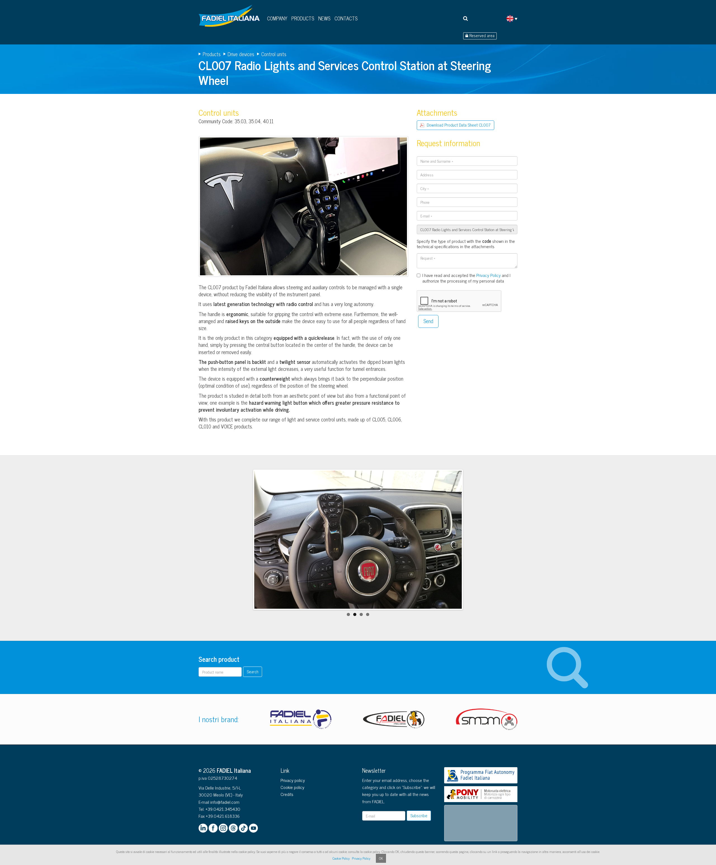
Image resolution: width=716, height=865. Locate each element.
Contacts (346, 18)
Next (471, 544)
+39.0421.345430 (223, 808)
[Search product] (465, 18)
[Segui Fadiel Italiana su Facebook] (213, 828)
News (324, 18)
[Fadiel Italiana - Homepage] (230, 17)
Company (277, 18)
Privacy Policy (488, 275)
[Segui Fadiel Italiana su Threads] (233, 828)
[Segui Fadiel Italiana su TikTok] (243, 828)
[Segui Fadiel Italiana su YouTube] (253, 828)
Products (302, 18)
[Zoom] (303, 207)
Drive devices (241, 54)
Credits (287, 794)
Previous (245, 544)
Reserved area (481, 35)
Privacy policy (293, 780)
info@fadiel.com (224, 801)
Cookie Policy (341, 858)
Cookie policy (292, 787)
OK (381, 858)
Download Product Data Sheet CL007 (459, 124)
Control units (273, 54)
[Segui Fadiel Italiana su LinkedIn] (203, 828)
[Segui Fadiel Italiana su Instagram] (223, 828)
